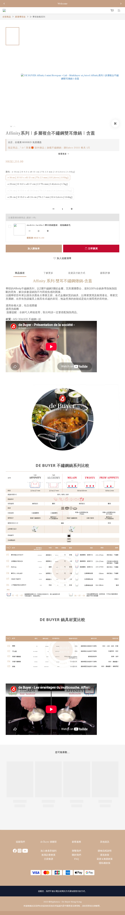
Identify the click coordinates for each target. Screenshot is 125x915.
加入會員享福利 (48, 850)
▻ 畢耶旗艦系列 (37, 16)
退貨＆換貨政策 (105, 858)
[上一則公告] (4, 3)
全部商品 (6, 16)
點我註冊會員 (48, 854)
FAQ (76, 858)
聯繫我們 (76, 850)
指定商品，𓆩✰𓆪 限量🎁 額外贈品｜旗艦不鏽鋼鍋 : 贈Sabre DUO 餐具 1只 (49, 147)
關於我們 (76, 854)
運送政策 (104, 854)
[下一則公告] (120, 3)
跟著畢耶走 (20, 16)
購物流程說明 (104, 850)
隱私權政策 (104, 862)
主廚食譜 (48, 858)
